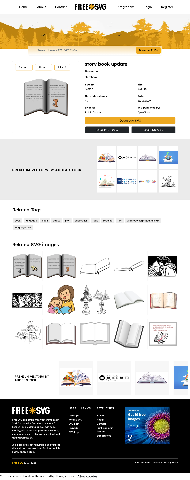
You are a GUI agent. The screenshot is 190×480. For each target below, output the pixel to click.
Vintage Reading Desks (95, 309)
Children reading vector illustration (27, 309)
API (137, 462)
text (120, 220)
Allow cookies (87, 476)
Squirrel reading (24, 344)
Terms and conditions (151, 462)
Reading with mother (61, 309)
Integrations (125, 7)
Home (23, 7)
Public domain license (105, 429)
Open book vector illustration (129, 275)
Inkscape (74, 415)
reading (108, 220)
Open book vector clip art (61, 343)
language (31, 220)
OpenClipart (144, 112)
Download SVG (130, 120)
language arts (23, 227)
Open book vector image (95, 275)
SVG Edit (74, 423)
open (45, 220)
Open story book (58, 277)
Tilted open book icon (129, 343)
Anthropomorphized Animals (143, 220)
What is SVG (76, 419)
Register (167, 7)
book (17, 220)
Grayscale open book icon (95, 343)
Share (22, 67)
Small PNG (153, 129)
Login (148, 7)
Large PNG (107, 129)
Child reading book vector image (163, 275)
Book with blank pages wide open (129, 309)
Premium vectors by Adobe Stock (46, 170)
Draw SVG (74, 427)
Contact (61, 7)
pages (56, 220)
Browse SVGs (148, 50)
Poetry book (22, 277)
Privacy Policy (171, 462)
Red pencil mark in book (162, 343)
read (95, 220)
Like (62, 67)
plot (67, 220)
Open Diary (157, 310)
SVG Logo (74, 432)
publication (81, 220)
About (41, 7)
